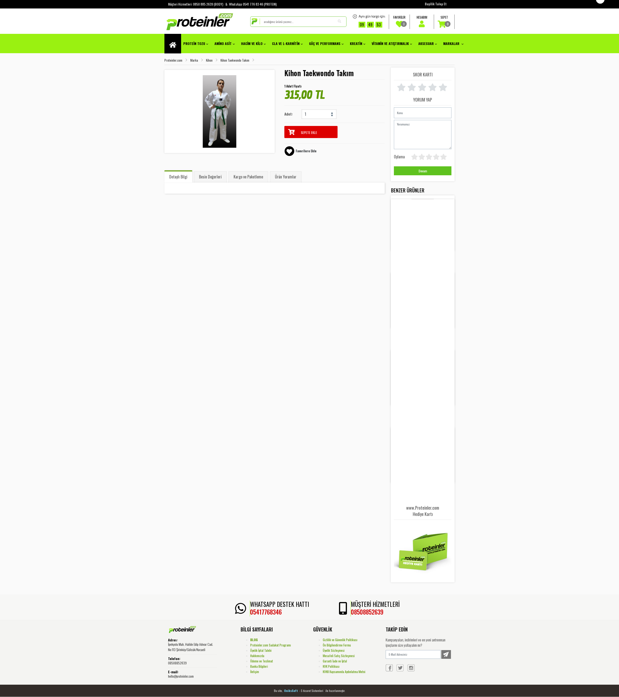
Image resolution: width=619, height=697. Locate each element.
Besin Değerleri (210, 177)
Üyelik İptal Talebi (261, 650)
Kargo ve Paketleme (248, 177)
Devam (423, 170)
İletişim (254, 671)
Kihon (209, 60)
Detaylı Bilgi (178, 177)
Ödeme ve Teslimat (261, 661)
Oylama (399, 156)
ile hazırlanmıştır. (335, 691)
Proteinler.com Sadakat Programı (270, 645)
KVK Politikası (331, 666)
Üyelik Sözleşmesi (334, 650)
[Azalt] (332, 116)
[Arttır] (332, 111)
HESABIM (422, 17)
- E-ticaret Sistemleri (312, 691)
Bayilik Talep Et (436, 3)
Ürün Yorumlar (285, 177)
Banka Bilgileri (259, 666)
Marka (194, 60)
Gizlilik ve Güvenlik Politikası (340, 639)
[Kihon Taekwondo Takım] (219, 111)
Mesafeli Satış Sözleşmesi (339, 655)
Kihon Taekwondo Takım (235, 60)
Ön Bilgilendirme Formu (337, 645)
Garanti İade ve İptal (335, 661)
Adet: (288, 114)
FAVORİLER (399, 20)
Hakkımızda (257, 655)
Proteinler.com (173, 60)
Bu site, (278, 691)
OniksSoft (291, 691)
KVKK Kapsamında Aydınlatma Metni (344, 671)
